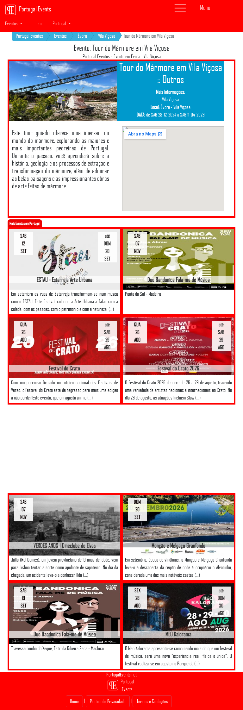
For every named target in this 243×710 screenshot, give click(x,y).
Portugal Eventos (29, 36)
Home (74, 701)
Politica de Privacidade (108, 701)
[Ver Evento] (64, 259)
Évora (82, 36)
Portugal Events (35, 9)
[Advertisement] (68, 449)
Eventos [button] (12, 23)
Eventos (60, 36)
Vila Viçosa (106, 36)
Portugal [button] (60, 23)
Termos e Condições (152, 701)
